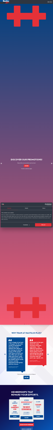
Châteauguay (38, 361)
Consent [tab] (9, 208)
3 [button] (28, 324)
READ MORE (14, 416)
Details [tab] (26, 208)
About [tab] (43, 208)
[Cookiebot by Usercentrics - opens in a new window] (46, 204)
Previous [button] (1, 163)
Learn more (26, 165)
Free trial (26, 377)
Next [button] (51, 163)
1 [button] (24, 324)
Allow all (43, 224)
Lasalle (16, 367)
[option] (26, 163)
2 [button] (26, 324)
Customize (25, 224)
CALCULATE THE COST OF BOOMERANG (26, 424)
